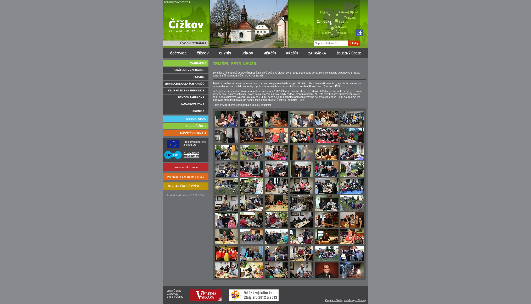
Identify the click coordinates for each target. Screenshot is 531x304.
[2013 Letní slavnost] (276, 125)
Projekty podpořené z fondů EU (195, 143)
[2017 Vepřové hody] (327, 226)
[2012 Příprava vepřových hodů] (251, 125)
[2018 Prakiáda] (276, 260)
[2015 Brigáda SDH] (301, 159)
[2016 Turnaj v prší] (276, 193)
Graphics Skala (333, 300)
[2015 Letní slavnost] (327, 159)
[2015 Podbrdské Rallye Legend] (226, 159)
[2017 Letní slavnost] (226, 226)
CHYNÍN (225, 53)
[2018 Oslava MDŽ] (301, 243)
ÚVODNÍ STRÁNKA (193, 43)
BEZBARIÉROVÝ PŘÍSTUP (177, 2)
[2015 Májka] (352, 142)
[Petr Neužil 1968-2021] (327, 277)
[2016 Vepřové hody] (226, 209)
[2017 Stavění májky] (352, 209)
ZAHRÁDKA (317, 53)
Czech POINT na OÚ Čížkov (191, 155)
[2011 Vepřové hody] (226, 125)
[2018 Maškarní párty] (352, 243)
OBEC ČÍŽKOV (196, 126)
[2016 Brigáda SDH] (226, 193)
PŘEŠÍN (292, 53)
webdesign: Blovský (355, 300)
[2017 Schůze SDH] (301, 226)
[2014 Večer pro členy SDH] (301, 125)
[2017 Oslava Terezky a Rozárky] (251, 226)
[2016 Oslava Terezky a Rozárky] (352, 176)
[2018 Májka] (251, 260)
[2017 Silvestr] (226, 243)
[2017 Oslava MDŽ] (301, 209)
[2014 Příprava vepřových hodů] (352, 125)
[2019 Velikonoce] (352, 260)
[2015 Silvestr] (251, 176)
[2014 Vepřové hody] (226, 142)
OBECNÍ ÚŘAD (196, 118)
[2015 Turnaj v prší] (276, 159)
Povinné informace (185, 167)
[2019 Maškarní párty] (327, 260)
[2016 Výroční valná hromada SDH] (301, 176)
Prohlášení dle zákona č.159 (185, 176)
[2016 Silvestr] (276, 209)
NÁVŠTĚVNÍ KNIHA (193, 133)
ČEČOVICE (178, 53)
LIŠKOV (247, 53)
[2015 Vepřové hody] (327, 142)
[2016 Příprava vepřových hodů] (327, 193)
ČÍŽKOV (203, 53)
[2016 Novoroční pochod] (276, 176)
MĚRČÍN (269, 53)
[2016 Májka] (327, 176)
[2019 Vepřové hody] (226, 277)
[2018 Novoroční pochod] (251, 243)
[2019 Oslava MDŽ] (301, 260)
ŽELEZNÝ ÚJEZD (349, 53)
